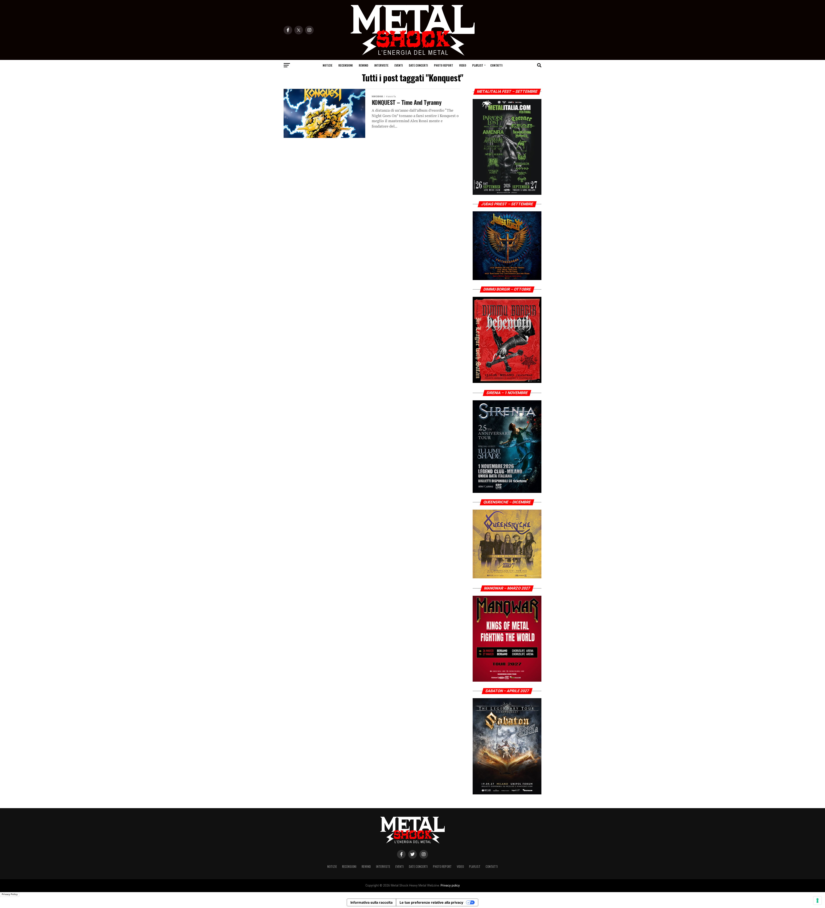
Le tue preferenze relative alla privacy (431, 902)
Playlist (477, 65)
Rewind (363, 65)
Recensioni (345, 65)
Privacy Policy (10, 894)
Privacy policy (450, 885)
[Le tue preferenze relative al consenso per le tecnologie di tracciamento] (817, 900)
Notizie (327, 65)
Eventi (398, 65)
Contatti (496, 65)
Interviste (381, 65)
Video (462, 65)
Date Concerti (418, 65)
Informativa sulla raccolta (371, 902)
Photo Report (443, 65)
